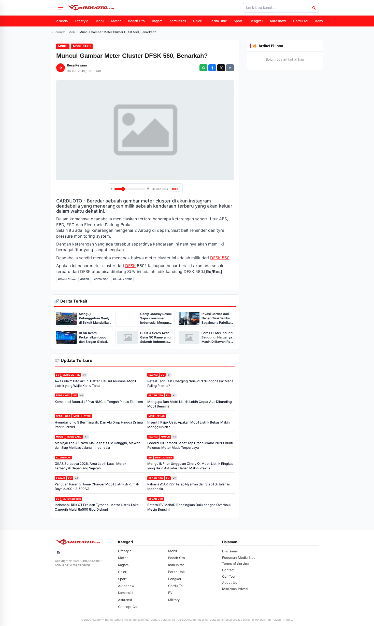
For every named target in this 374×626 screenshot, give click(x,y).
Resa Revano (77, 65)
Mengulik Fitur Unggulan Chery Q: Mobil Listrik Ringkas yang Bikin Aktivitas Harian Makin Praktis (190, 465)
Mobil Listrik (71, 374)
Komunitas (177, 21)
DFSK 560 (219, 257)
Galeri (197, 21)
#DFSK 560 (101, 279)
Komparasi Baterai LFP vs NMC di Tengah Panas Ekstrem (99, 402)
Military (174, 600)
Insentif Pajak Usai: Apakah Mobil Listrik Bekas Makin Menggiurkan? (188, 424)
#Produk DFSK (122, 279)
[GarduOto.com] (91, 7)
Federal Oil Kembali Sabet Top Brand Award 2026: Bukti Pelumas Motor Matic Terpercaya (190, 445)
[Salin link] (230, 67)
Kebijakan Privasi (235, 589)
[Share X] (221, 67)
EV (57, 374)
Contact (228, 570)
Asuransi (125, 600)
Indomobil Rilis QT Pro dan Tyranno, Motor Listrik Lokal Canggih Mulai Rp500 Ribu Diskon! (97, 507)
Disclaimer (230, 551)
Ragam (157, 21)
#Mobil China (67, 279)
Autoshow (278, 21)
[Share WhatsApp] (203, 67)
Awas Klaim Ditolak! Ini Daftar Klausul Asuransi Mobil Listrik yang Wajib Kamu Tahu (95, 383)
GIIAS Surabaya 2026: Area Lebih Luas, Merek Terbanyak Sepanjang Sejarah (90, 465)
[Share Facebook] (212, 67)
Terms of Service (235, 564)
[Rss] (58, 552)
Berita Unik (218, 21)
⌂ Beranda (58, 32)
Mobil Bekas (157, 416)
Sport (238, 21)
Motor (116, 21)
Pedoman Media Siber (239, 557)
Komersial (322, 21)
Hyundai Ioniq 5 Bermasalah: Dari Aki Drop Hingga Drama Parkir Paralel (99, 424)
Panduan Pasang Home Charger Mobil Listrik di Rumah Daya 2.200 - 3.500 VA (97, 486)
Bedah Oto (136, 21)
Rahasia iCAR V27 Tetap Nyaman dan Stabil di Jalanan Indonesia (188, 486)
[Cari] (314, 7)
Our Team (229, 576)
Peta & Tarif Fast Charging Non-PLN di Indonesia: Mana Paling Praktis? (190, 383)
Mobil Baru (82, 46)
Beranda (61, 21)
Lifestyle (81, 21)
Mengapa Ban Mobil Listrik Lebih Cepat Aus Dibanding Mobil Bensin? (189, 404)
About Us (229, 582)
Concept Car (128, 607)
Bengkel (256, 21)
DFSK (130, 265)
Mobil (99, 21)
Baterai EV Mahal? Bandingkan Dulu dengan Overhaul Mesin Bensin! (189, 507)
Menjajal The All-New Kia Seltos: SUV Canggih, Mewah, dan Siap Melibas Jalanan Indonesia (98, 445)
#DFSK (84, 279)
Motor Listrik (72, 498)
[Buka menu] (59, 7)
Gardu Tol (300, 21)
